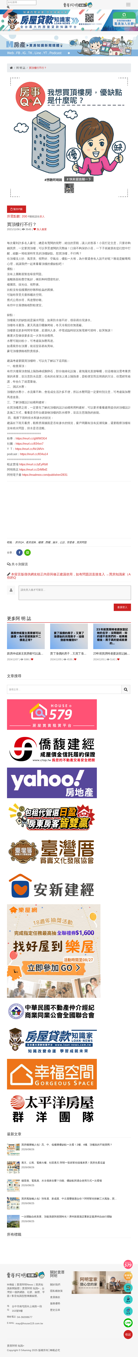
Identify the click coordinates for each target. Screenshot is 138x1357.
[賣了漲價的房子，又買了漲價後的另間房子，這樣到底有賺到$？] (69, 636)
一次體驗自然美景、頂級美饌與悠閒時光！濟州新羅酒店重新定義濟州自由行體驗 (66, 1216)
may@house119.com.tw (29, 1323)
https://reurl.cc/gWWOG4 (31, 438)
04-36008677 (24, 1317)
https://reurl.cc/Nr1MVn (29, 448)
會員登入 (122, 607)
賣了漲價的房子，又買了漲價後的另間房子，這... (69, 653)
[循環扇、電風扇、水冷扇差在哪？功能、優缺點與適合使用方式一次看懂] (13, 1185)
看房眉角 (31, 542)
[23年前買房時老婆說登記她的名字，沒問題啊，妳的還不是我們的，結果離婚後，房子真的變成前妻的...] (112, 636)
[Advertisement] (69, 509)
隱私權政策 (56, 1290)
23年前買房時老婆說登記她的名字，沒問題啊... (112, 653)
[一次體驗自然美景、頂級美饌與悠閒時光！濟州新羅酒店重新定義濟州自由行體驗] (13, 1221)
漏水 (55, 542)
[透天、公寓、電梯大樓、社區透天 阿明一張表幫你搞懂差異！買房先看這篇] (13, 1167)
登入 (42, 216)
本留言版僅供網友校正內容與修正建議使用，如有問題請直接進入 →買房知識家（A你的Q (69, 576)
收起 (128, 1334)
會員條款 (55, 1297)
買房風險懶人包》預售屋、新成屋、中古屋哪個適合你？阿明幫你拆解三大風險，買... (69, 1198)
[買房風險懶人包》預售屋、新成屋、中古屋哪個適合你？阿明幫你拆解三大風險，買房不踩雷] (13, 1203)
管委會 (70, 542)
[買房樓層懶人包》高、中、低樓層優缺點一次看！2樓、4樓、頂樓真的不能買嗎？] (13, 1149)
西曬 (47, 542)
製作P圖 (17, 209)
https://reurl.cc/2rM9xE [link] (33, 469)
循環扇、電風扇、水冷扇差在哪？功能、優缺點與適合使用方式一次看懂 (61, 1180)
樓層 (40, 542)
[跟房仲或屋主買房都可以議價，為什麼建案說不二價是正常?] (26, 636)
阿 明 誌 (20, 67)
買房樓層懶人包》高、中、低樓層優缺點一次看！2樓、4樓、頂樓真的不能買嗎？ (66, 1144)
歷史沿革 (55, 1309)
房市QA (19, 542)
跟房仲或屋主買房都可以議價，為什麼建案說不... (26, 653)
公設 (62, 542)
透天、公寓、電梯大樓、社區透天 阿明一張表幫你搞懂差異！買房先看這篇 (63, 1162)
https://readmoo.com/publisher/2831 (45, 474)
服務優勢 (55, 1303)
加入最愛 (41, 229)
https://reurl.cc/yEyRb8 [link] (33, 464)
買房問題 (82, 542)
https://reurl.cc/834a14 (34, 454)
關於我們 (55, 1284)
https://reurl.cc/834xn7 (29, 443)
